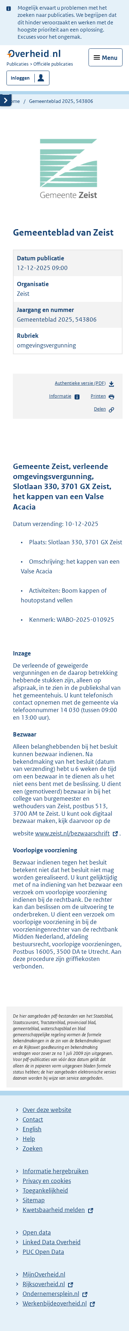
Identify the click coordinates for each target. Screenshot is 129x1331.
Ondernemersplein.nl (51, 1294)
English (32, 1129)
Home (13, 101)
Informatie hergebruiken (56, 1171)
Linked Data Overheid (52, 1242)
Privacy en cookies (47, 1181)
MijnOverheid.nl (44, 1274)
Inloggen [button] (20, 78)
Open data (37, 1232)
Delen (100, 409)
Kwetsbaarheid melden (54, 1210)
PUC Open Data (43, 1252)
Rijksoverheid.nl (44, 1284)
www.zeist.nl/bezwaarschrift (72, 833)
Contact (33, 1119)
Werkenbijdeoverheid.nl (55, 1303)
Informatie (60, 396)
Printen (98, 396)
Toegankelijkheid (45, 1190)
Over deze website (47, 1110)
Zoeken (33, 1148)
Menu (110, 58)
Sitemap (34, 1200)
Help (29, 1139)
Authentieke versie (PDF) (82, 385)
